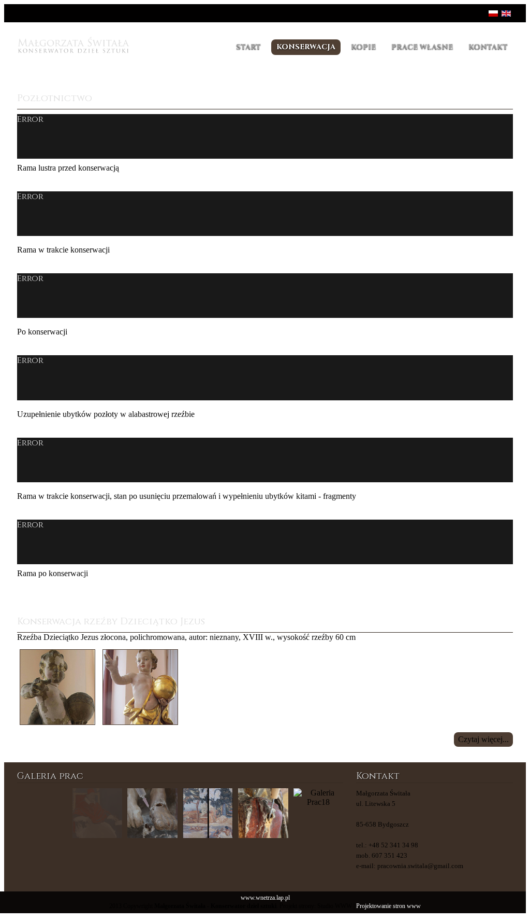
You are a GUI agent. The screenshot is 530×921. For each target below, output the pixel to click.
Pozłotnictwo (54, 98)
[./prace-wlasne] (97, 813)
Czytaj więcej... (483, 739)
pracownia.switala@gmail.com (420, 866)
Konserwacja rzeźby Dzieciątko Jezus (111, 621)
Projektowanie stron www (388, 906)
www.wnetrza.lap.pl (265, 898)
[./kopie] (208, 813)
